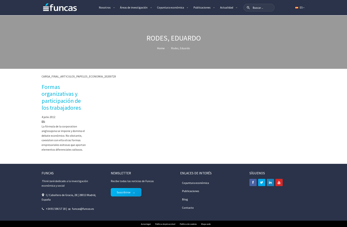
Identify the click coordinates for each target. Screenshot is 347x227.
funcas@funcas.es (83, 209)
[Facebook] (253, 182)
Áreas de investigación (133, 7)
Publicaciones (202, 7)
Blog (185, 199)
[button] (248, 7)
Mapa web (206, 224)
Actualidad (226, 7)
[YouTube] (279, 182)
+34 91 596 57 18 (56, 209)
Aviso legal (146, 224)
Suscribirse (123, 192)
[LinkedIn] (270, 182)
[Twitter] (261, 182)
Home (161, 48)
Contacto (188, 207)
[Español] (299, 8)
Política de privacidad (165, 224)
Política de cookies (188, 224)
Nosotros (105, 7)
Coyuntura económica (170, 7)
